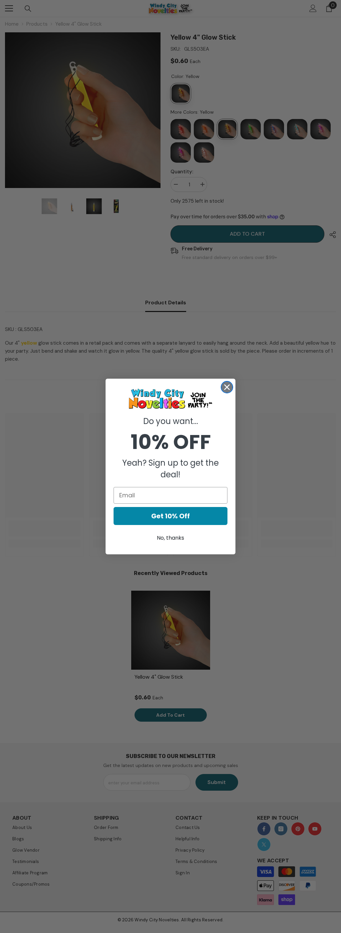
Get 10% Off (170, 516)
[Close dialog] (227, 387)
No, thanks (170, 538)
